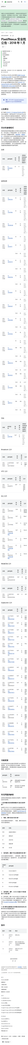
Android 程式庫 (4, 979)
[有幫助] (11, 36)
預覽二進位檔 (4, 987)
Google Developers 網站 (10, 902)
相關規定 (3, 982)
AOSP (2, 32)
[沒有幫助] (13, 36)
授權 (19, 1036)
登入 (25, 1)
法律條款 (15, 1036)
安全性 (11, 32)
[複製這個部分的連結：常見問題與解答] (15, 795)
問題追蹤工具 (4, 1030)
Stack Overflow (5, 1028)
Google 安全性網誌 (5, 1005)
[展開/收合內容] (11, 51)
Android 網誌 (4, 1003)
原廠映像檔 (3, 989)
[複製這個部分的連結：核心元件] (8, 496)
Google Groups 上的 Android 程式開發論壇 (11, 1010)
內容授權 (20, 967)
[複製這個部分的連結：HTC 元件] (9, 471)
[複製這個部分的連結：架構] (5, 150)
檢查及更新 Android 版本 (8, 86)
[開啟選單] (2, 2)
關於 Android (4, 1036)
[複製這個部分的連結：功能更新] (9, 760)
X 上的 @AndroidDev (6, 1000)
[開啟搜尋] (19, 2)
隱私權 (23, 1036)
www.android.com (5, 1023)
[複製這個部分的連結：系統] (5, 418)
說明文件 (3, 6)
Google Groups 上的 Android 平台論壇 (10, 1007)
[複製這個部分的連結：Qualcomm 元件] (13, 603)
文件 (7, 32)
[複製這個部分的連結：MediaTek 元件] (12, 564)
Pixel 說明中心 (4, 1021)
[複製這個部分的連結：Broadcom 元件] (13, 450)
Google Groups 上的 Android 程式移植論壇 (11, 1012)
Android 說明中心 (5, 1018)
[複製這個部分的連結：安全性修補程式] (15, 128)
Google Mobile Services (6, 1026)
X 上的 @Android (5, 998)
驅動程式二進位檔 (5, 991)
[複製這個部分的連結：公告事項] (9, 109)
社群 (10, 1036)
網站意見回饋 (5, 1038)
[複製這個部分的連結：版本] (6, 925)
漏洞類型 (18, 134)
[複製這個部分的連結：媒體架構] (8, 181)
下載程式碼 (3, 984)
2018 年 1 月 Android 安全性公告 (14, 112)
